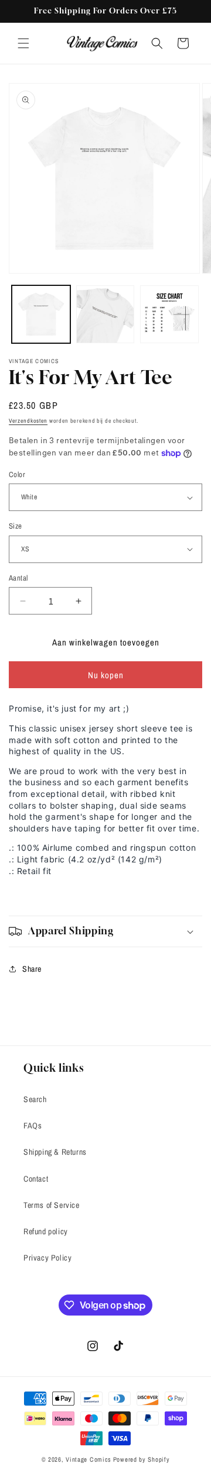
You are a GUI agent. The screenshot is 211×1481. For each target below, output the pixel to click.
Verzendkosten (28, 420)
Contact (35, 1178)
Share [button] (32, 969)
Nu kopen (106, 675)
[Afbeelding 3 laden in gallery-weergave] (169, 314)
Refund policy (45, 1231)
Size (15, 526)
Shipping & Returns (55, 1152)
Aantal (18, 578)
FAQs (32, 1125)
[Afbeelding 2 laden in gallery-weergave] (105, 314)
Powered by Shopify (141, 1459)
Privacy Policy (47, 1257)
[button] (23, 43)
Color (17, 474)
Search (35, 1099)
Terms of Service (51, 1205)
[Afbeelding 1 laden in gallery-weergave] (41, 314)
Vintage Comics (88, 1459)
